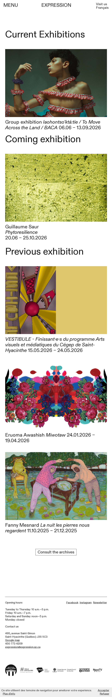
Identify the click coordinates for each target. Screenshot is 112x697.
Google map (12, 640)
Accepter (103, 690)
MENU (10, 5)
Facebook (72, 602)
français (102, 8)
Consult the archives (56, 552)
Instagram (86, 602)
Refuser (104, 693)
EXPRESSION (56, 5)
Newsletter (100, 602)
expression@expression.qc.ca (22, 647)
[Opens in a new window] (26, 670)
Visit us (101, 4)
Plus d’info (9, 693)
